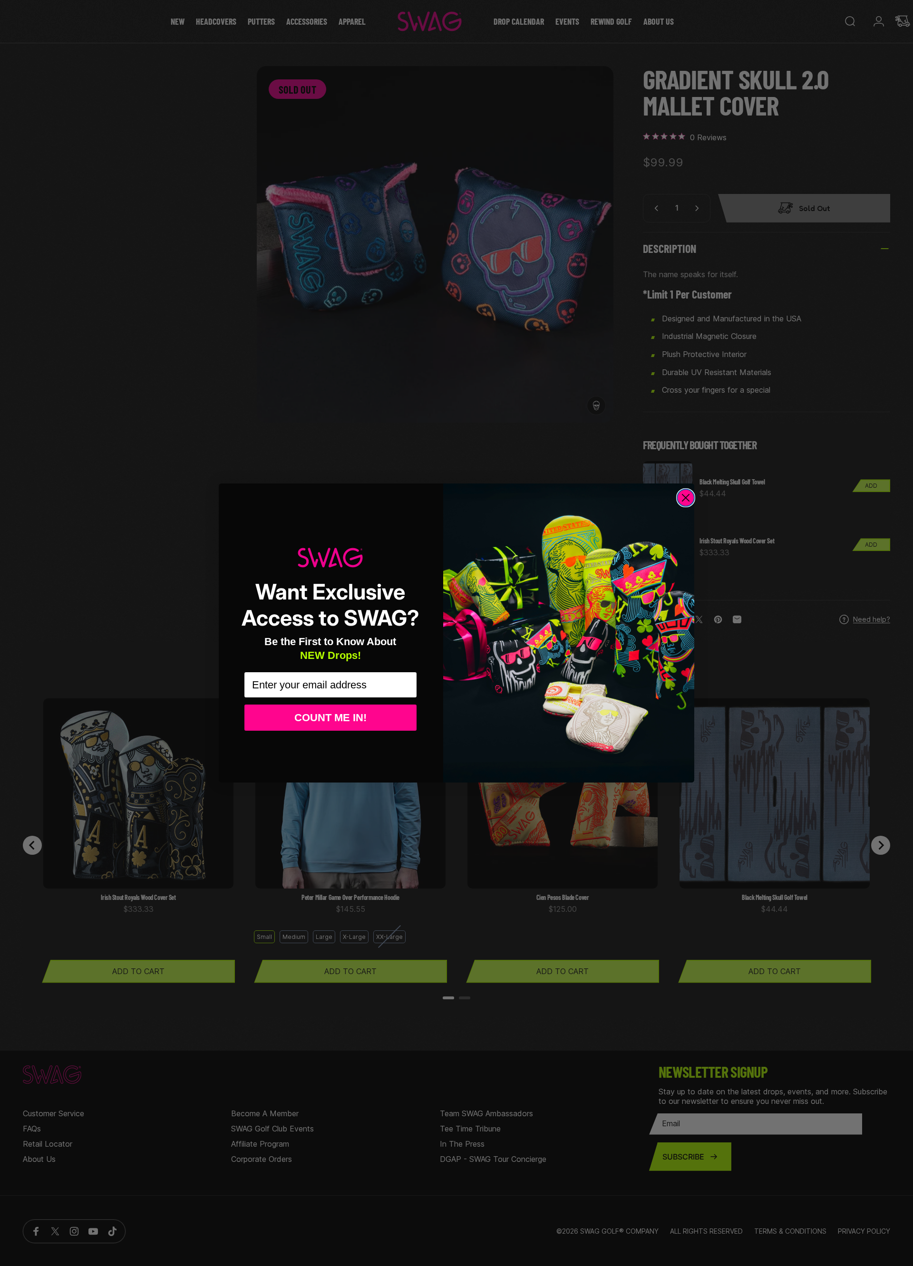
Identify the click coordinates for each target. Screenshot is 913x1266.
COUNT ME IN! (330, 718)
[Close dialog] (685, 497)
